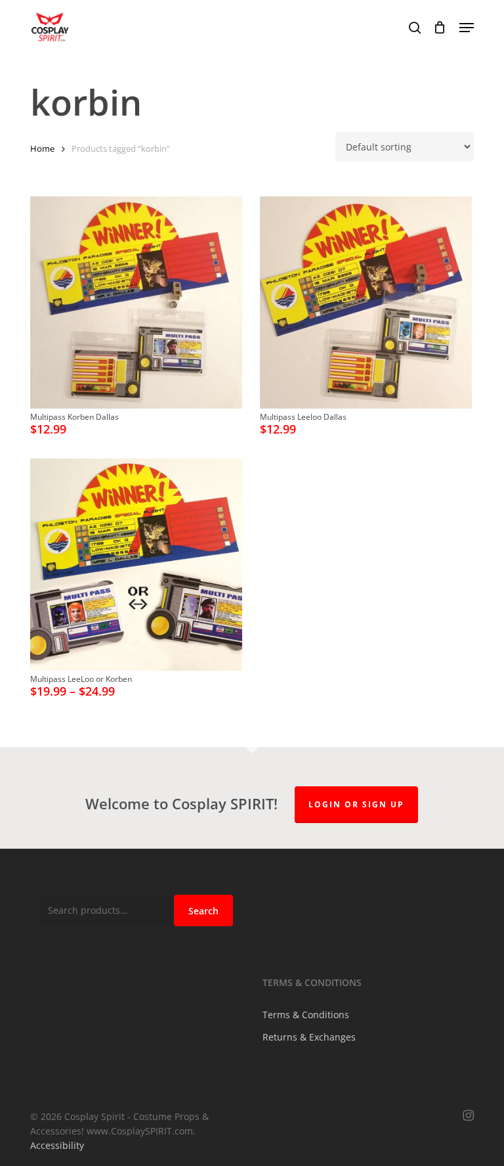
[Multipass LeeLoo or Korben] (136, 565)
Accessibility (57, 1145)
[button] (466, 27)
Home (42, 148)
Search (203, 911)
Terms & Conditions (305, 1014)
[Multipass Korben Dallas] (136, 302)
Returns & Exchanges (309, 1037)
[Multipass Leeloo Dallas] (366, 302)
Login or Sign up (356, 804)
